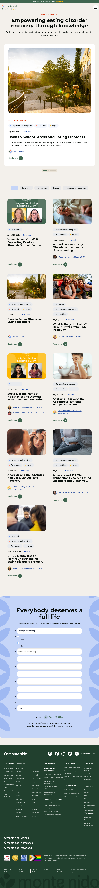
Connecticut (20, 779)
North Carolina (36, 779)
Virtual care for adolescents (53, 778)
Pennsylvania (36, 785)
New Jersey (35, 772)
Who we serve (8, 772)
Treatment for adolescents (53, 774)
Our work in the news (88, 791)
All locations (20, 768)
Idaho (17, 789)
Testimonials (88, 786)
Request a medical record (73, 776)
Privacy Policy (34, 871)
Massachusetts (21, 802)
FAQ (5, 788)
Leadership (88, 779)
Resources (68, 780)
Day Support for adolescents (49, 782)
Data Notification (23, 871)
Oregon (34, 782)
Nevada (18, 813)
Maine (18, 796)
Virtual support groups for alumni (72, 772)
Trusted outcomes (87, 775)
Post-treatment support (72, 767)
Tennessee (35, 796)
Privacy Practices (47, 871)
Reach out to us (87, 819)
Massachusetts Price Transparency (89, 808)
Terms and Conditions (60, 871)
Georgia (18, 785)
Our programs (8, 775)
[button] (95, 7)
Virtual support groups (51, 811)
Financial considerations (9, 783)
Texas (33, 799)
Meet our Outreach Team (72, 797)
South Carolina (37, 792)
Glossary (87, 799)
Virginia (34, 809)
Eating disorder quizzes (7, 797)
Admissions (8, 779)
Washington (36, 813)
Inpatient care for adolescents (50, 793)
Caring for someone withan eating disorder (52, 807)
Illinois (18, 792)
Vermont (34, 806)
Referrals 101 (68, 790)
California (19, 775)
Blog (85, 795)
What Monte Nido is (88, 769)
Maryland (19, 799)
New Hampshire (21, 816)
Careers (87, 802)
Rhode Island (36, 789)
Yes (22, 639)
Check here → (61, 1)
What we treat (9, 768)
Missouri (19, 806)
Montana (19, 809)
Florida (18, 782)
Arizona (18, 772)
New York (35, 775)
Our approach (8, 791)
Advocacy (87, 783)
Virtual (34, 816)
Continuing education (71, 793)
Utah (33, 802)
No (22, 646)
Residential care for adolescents (50, 788)
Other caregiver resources (52, 815)
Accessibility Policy (8, 871)
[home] (10, 7)
